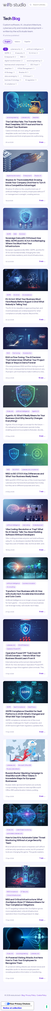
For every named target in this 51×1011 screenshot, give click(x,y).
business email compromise (15, 65)
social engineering (34, 61)
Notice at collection (12, 1008)
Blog (23, 995)
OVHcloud (28, 76)
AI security (20, 53)
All (5, 49)
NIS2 (23, 57)
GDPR (8, 53)
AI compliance (11, 84)
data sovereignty (12, 76)
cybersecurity (16, 49)
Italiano (17, 42)
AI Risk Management (26, 68)
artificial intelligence (35, 49)
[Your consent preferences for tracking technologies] (46, 1006)
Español (27, 42)
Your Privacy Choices (20, 1004)
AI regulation (31, 80)
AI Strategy (10, 72)
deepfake (9, 68)
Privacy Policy (31, 995)
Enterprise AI (10, 57)
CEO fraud (35, 65)
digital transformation (14, 61)
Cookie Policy (41, 995)
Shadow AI (24, 72)
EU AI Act (33, 53)
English (7, 42)
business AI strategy (13, 80)
